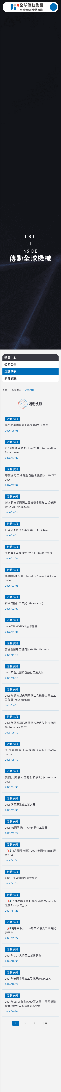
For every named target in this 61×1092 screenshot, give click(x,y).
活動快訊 (10, 371)
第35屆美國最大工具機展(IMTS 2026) (27, 425)
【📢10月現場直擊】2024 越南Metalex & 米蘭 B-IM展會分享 (30, 903)
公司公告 (10, 365)
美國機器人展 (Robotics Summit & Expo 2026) (30, 578)
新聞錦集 (11, 378)
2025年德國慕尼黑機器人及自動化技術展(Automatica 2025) (30, 725)
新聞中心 (10, 358)
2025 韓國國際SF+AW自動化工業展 (26, 827)
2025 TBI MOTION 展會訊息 (21, 878)
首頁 (4, 390)
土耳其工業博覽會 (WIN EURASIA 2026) (28, 553)
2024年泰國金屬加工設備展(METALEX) (28, 978)
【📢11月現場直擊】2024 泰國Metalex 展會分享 (30, 853)
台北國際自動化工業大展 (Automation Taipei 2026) (30, 450)
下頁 (44, 1023)
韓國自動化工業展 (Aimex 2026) (24, 603)
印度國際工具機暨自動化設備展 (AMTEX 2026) (30, 477)
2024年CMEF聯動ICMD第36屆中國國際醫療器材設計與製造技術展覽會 (30, 1004)
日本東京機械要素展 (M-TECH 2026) (26, 530)
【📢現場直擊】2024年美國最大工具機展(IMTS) (30, 930)
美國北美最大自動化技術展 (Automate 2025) (30, 779)
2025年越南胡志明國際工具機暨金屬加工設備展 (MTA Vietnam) (30, 697)
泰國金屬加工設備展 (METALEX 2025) (27, 649)
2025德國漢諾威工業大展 (20, 804)
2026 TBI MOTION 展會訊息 (21, 626)
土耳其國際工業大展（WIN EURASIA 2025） (30, 752)
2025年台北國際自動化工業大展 (24, 672)
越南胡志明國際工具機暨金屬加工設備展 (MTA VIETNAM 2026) (30, 504)
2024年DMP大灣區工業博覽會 (23, 955)
